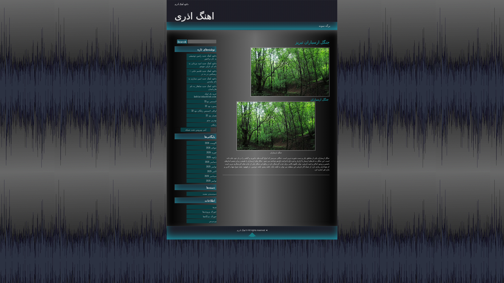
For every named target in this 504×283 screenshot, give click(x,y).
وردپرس (212, 221)
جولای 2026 (211, 147)
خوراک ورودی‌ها (209, 211)
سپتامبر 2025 (210, 176)
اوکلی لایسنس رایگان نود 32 (203, 110)
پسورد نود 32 (210, 106)
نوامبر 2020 (211, 180)
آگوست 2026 (210, 143)
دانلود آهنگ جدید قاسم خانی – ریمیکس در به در (203, 72)
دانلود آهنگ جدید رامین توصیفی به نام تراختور (202, 57)
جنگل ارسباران (320, 99)
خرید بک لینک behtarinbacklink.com (205, 95)
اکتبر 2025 (211, 171)
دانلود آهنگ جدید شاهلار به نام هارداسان (203, 88)
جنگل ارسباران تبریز (312, 42)
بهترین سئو (211, 120)
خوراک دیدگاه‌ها (209, 216)
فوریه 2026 (211, 152)
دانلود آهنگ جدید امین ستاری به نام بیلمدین (202, 80)
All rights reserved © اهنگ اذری (251, 230)
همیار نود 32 (211, 115)
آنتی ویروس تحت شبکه (195, 129)
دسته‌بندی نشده (209, 193)
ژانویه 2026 (211, 157)
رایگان (213, 124)
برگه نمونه (324, 26)
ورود (214, 206)
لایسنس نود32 (210, 101)
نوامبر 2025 (211, 166)
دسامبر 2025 (210, 161)
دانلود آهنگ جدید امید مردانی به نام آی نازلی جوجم (202, 65)
